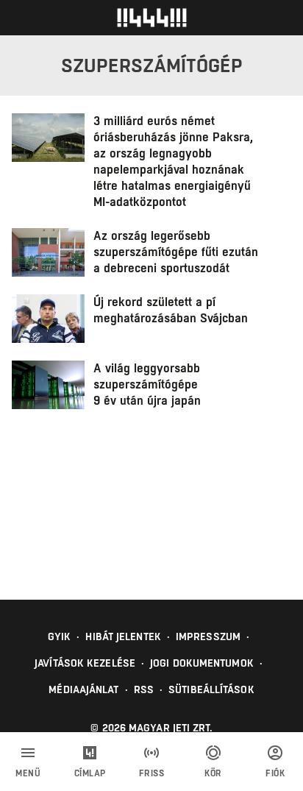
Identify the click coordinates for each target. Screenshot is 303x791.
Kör (213, 773)
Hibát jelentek (122, 636)
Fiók (275, 773)
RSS (144, 689)
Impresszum (208, 636)
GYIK (59, 636)
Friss (152, 773)
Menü (27, 773)
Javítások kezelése (85, 663)
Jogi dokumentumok (202, 663)
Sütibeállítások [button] (211, 689)
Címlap (90, 773)
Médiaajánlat (83, 689)
